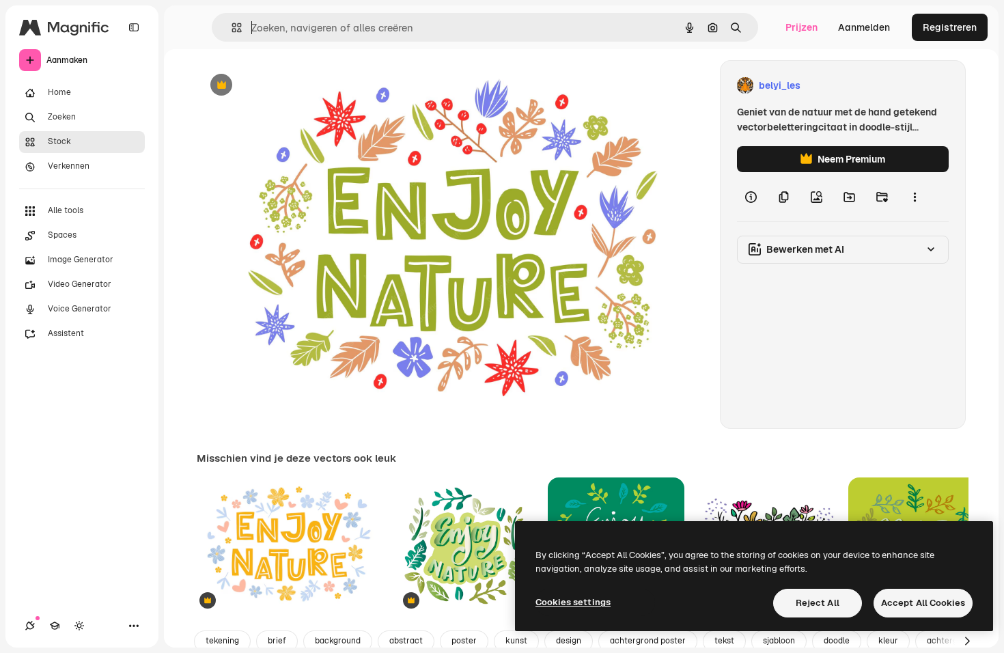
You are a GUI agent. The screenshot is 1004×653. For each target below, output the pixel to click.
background (338, 640)
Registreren (950, 27)
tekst (724, 640)
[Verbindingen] (30, 626)
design (568, 640)
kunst (516, 640)
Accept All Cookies (923, 603)
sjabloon (779, 640)
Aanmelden (864, 27)
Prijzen (801, 27)
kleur (888, 640)
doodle (837, 640)
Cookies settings (573, 602)
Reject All (817, 603)
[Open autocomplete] (231, 28)
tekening (222, 640)
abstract (406, 640)
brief (277, 640)
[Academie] (55, 626)
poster (464, 640)
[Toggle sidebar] (134, 27)
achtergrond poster (648, 640)
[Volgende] (967, 641)
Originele (286, 85)
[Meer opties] (914, 196)
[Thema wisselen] (79, 626)
